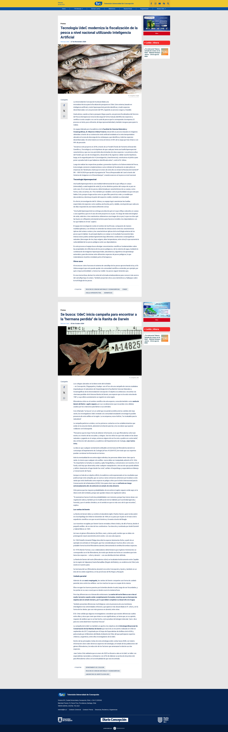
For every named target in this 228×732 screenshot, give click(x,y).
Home (64, 8)
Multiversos (112, 8)
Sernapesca (108, 293)
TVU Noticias (77, 8)
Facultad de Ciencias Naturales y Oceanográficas (103, 289)
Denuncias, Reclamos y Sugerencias (106, 710)
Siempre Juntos (95, 8)
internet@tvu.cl (62, 710)
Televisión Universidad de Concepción (83, 695)
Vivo (156, 33)
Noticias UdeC (65, 42)
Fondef (125, 289)
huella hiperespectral (93, 293)
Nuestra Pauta (128, 8)
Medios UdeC (160, 8)
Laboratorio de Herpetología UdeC (97, 674)
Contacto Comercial (75, 710)
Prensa (63, 24)
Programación (144, 8)
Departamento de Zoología (95, 667)
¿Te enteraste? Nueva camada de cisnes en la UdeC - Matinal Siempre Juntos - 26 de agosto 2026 (152, 52)
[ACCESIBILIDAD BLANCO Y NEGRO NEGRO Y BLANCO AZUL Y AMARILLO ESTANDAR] (164, 3)
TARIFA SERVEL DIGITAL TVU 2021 (69, 706)
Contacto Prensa (88, 710)
